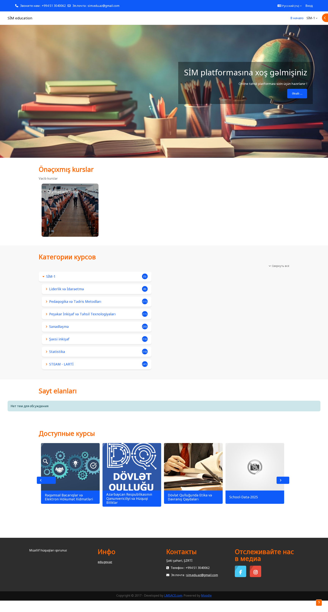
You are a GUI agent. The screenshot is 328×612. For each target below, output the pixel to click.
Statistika (57, 351)
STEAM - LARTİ (61, 364)
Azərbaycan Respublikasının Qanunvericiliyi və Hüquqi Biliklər (129, 498)
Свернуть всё (280, 266)
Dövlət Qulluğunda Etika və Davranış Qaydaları (190, 497)
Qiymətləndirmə (63, 191)
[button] (289, 5)
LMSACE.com (173, 595)
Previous (46, 480)
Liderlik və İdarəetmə (66, 289)
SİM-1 (50, 276)
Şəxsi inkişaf (59, 339)
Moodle (206, 595)
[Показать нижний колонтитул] (319, 602)
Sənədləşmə (59, 326)
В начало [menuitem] (297, 18)
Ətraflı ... (297, 93)
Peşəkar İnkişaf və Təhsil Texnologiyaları (82, 314)
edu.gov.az (105, 562)
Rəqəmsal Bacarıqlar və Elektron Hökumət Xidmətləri (69, 497)
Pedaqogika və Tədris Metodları (75, 301)
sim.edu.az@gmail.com (103, 6)
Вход (309, 6)
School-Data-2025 (243, 497)
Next (283, 480)
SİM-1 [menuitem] (311, 18)
